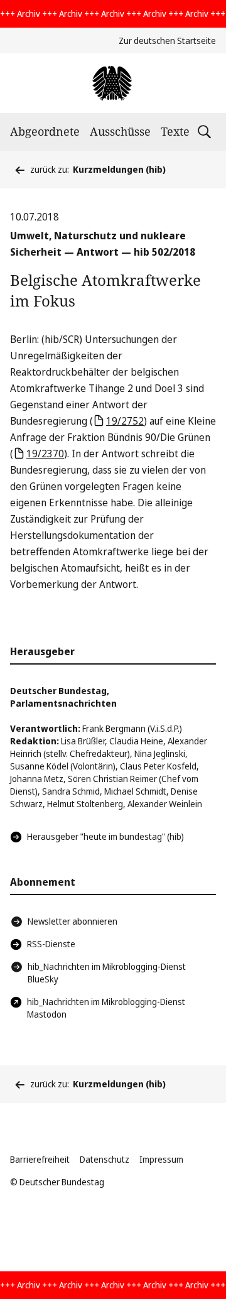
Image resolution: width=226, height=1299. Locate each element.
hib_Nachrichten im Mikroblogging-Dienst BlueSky (107, 972)
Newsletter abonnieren (72, 921)
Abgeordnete (45, 131)
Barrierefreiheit (40, 1159)
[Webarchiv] (112, 83)
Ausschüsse (120, 131)
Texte (175, 131)
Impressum (161, 1159)
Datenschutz (104, 1159)
